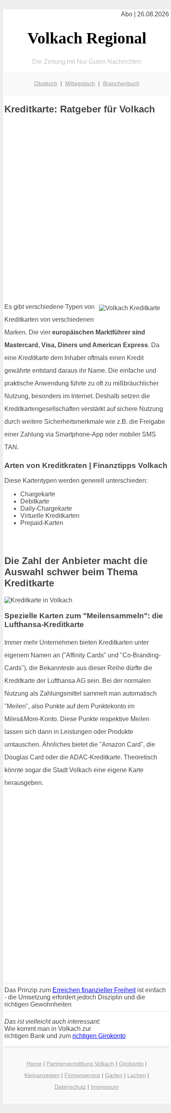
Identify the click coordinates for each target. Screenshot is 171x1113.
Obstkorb (45, 83)
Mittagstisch (80, 83)
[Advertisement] (85, 208)
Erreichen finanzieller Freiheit (94, 990)
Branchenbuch (121, 83)
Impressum (105, 1087)
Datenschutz (70, 1087)
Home (34, 1063)
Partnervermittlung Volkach (80, 1063)
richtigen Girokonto (99, 1035)
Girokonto (131, 1063)
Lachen (136, 1075)
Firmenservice (82, 1075)
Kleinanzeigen (42, 1075)
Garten (113, 1075)
